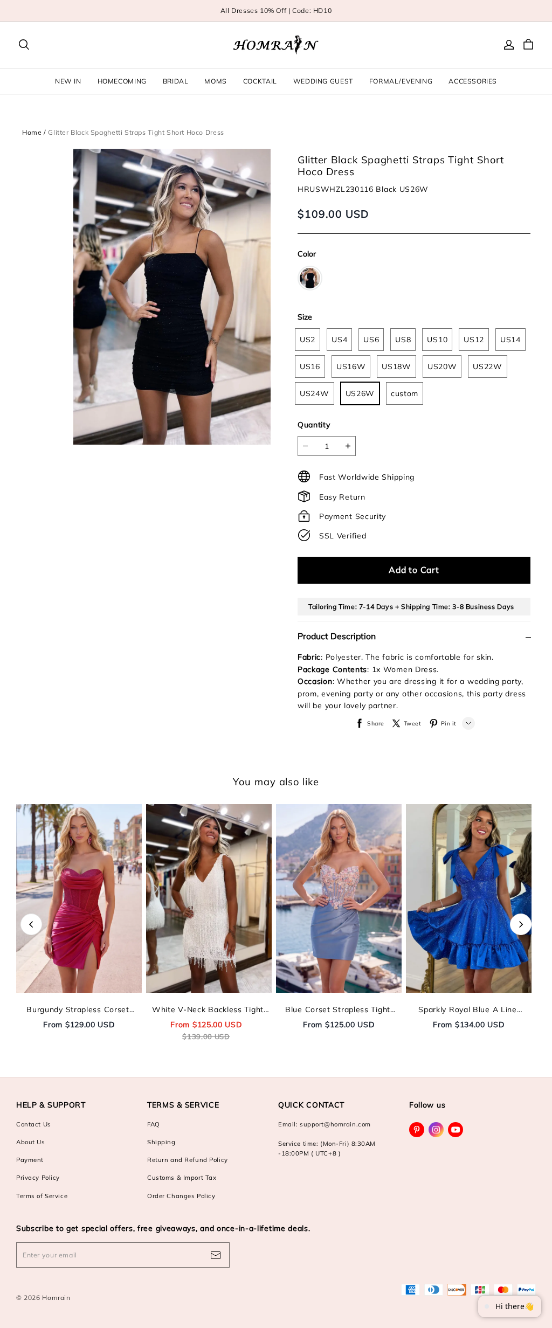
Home (32, 132)
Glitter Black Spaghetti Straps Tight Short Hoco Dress (136, 132)
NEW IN (68, 81)
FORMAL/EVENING (401, 81)
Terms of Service (41, 1196)
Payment (30, 1160)
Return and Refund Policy (187, 1160)
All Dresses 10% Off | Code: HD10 (276, 10)
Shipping (161, 1142)
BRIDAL (176, 81)
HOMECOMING (122, 81)
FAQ (153, 1124)
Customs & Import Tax (181, 1177)
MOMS (215, 81)
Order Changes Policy (181, 1196)
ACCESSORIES (472, 81)
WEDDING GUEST (323, 81)
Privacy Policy (38, 1177)
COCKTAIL (260, 81)
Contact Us (33, 1124)
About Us (30, 1142)
